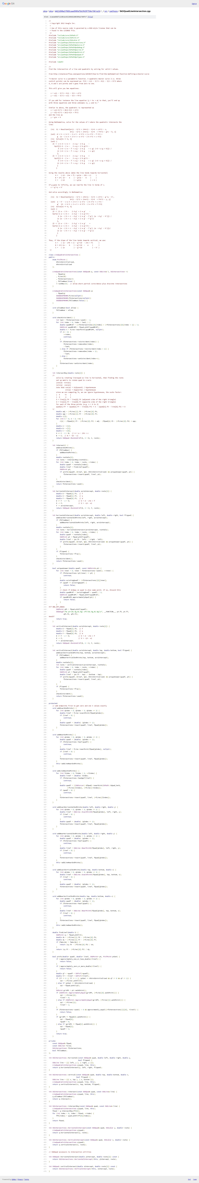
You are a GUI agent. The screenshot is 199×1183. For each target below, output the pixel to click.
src (105, 11)
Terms (26, 1179)
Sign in (194, 4)
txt (189, 1179)
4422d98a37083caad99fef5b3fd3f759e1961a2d (77, 11)
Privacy (20, 1179)
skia (45, 11)
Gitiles (14, 1179)
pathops (113, 11)
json (195, 1179)
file (90, 17)
